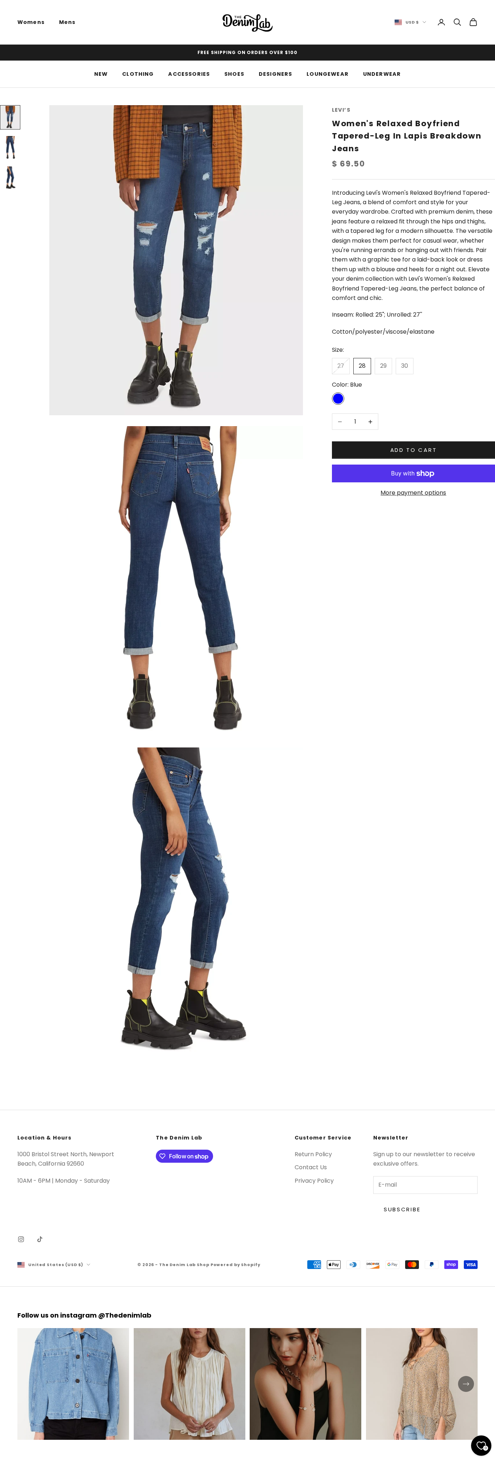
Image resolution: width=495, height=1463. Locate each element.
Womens (31, 22)
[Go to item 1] (10, 117)
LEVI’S (341, 110)
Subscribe (402, 1209)
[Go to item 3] (10, 178)
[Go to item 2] (10, 147)
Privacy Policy (314, 1180)
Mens (67, 22)
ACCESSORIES (189, 74)
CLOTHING (138, 74)
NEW (101, 74)
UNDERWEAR (382, 74)
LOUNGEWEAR (328, 74)
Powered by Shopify (236, 1265)
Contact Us (311, 1167)
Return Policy (313, 1154)
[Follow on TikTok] (39, 1239)
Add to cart (413, 450)
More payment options (413, 493)
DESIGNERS (275, 74)
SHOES (234, 74)
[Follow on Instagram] (21, 1239)
